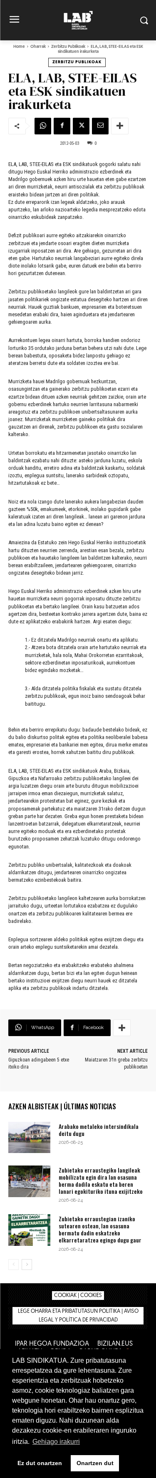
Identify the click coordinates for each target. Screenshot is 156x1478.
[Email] (100, 126)
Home (19, 47)
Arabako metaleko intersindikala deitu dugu (99, 1130)
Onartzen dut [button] (95, 1463)
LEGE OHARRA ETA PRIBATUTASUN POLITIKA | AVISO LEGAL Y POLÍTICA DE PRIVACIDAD (78, 1316)
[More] (120, 126)
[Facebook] (62, 126)
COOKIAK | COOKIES (78, 1295)
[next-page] (27, 1264)
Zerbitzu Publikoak (68, 47)
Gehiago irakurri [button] (56, 1441)
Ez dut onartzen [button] (39, 1463)
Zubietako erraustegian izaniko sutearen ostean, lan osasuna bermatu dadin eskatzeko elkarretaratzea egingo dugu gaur (100, 1229)
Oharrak (38, 47)
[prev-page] (13, 1264)
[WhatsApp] (43, 126)
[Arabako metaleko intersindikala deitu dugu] (29, 1137)
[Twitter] (81, 126)
